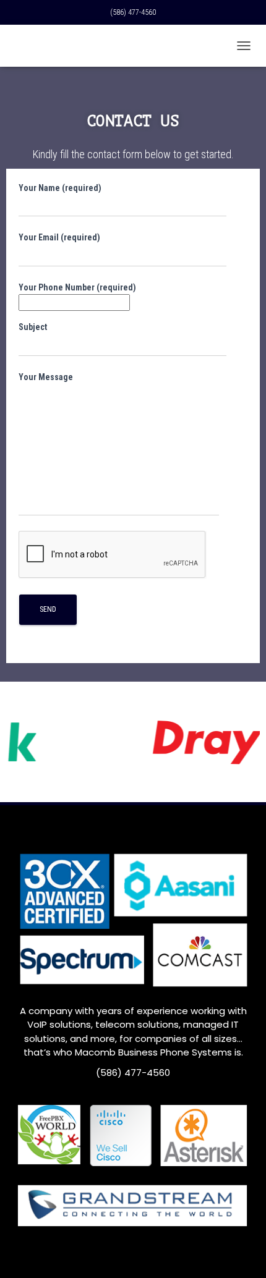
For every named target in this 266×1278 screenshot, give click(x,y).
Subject (33, 327)
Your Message (46, 377)
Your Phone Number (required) (77, 287)
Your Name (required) (60, 188)
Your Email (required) (59, 237)
